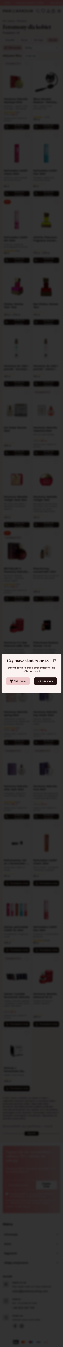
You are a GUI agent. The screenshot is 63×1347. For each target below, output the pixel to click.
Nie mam (48, 681)
